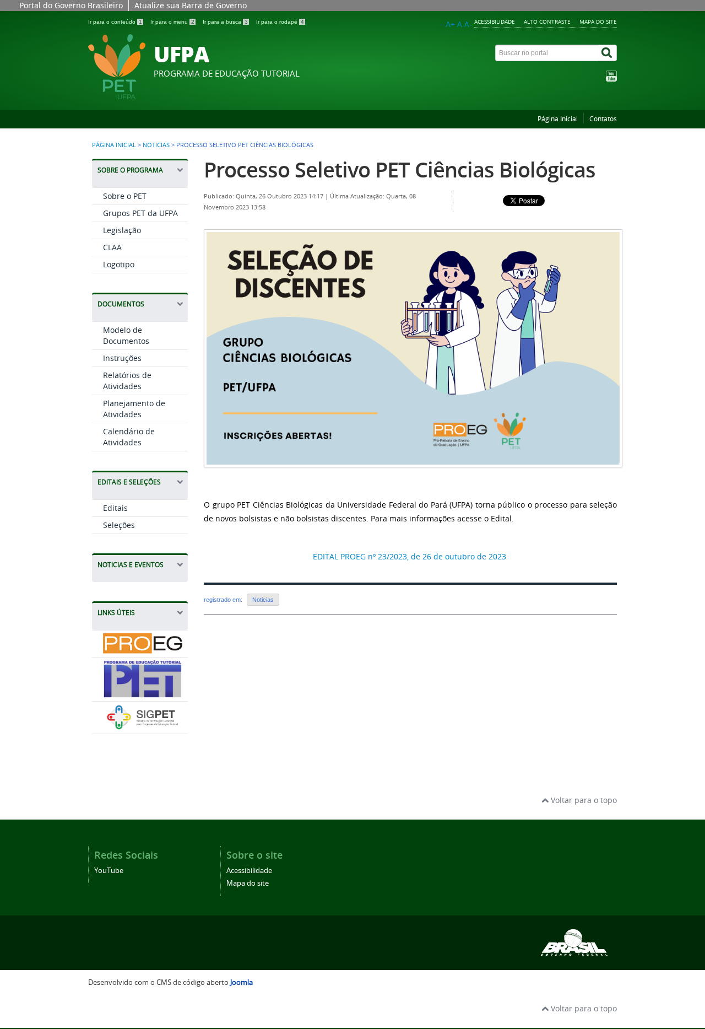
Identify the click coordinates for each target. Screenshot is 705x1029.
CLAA (112, 247)
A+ (450, 24)
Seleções (119, 525)
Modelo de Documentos (126, 335)
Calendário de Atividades (129, 437)
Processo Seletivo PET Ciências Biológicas (399, 169)
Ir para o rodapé (280, 22)
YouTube (108, 870)
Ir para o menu (172, 22)
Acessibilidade (494, 21)
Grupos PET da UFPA (140, 213)
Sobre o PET (125, 196)
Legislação (122, 230)
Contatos (603, 118)
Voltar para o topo (583, 800)
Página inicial (114, 145)
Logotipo (118, 264)
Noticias (156, 145)
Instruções (122, 358)
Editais (115, 508)
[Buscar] (607, 53)
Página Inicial (558, 118)
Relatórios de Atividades (127, 380)
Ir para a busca (225, 22)
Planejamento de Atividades (134, 408)
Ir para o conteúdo (115, 22)
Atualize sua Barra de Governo (190, 5)
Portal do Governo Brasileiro (71, 5)
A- (468, 24)
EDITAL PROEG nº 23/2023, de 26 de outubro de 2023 (409, 556)
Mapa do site (598, 21)
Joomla (241, 982)
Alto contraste (547, 21)
